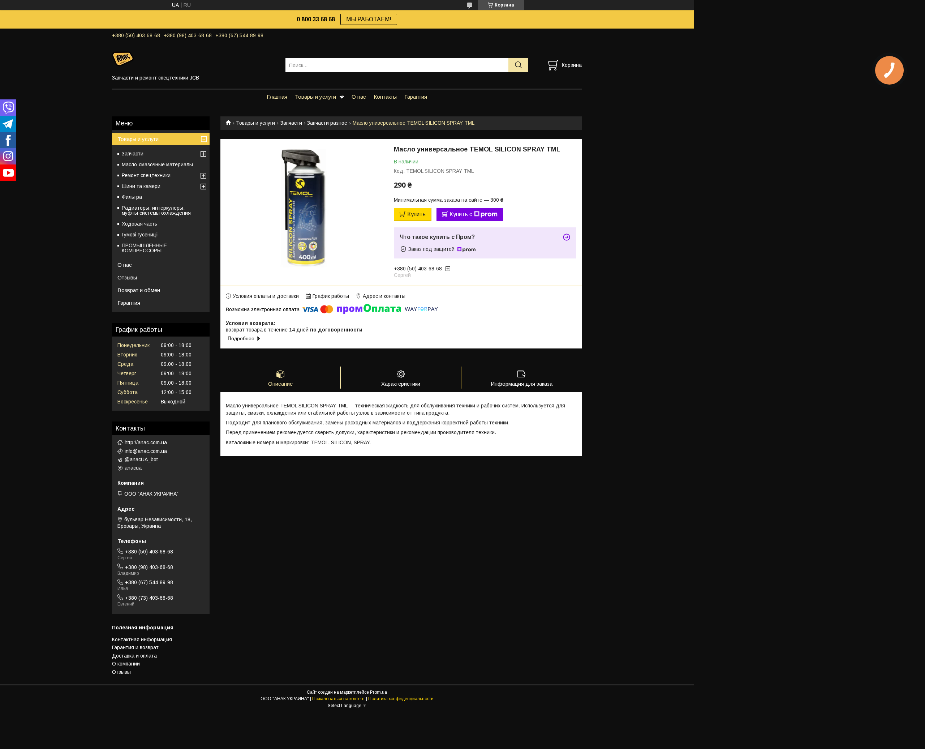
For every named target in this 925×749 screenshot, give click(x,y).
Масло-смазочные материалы (157, 164)
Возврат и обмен (138, 290)
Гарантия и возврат (135, 647)
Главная (277, 97)
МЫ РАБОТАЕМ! (368, 19)
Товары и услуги (315, 97)
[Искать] (518, 65)
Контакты (385, 97)
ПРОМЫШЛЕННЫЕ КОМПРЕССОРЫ (144, 248)
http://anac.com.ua (146, 442)
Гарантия (415, 97)
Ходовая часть (139, 224)
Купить (416, 214)
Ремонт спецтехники (146, 175)
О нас (359, 97)
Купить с (460, 214)
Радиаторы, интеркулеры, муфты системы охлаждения (156, 210)
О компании (126, 664)
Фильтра (132, 197)
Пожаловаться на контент (338, 698)
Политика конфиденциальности (401, 698)
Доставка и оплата (134, 656)
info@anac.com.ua (146, 451)
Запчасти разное (327, 123)
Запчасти (291, 123)
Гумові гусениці (140, 234)
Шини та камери (141, 186)
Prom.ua (378, 692)
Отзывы (127, 277)
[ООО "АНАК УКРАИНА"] (194, 58)
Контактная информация (142, 639)
